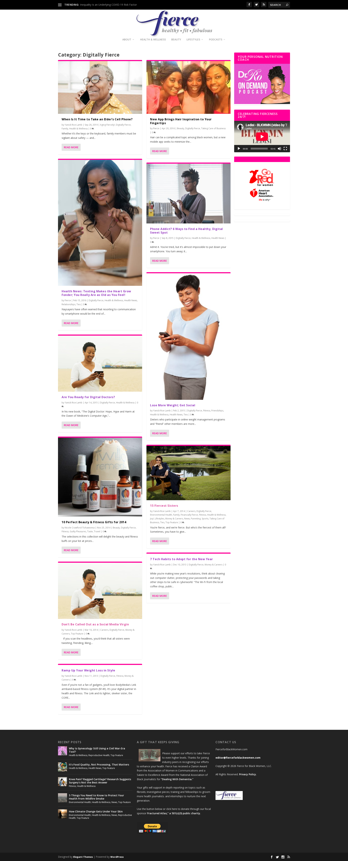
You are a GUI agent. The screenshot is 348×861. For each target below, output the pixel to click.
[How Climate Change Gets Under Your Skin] (62, 813)
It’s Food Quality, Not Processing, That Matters (99, 764)
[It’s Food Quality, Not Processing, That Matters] (62, 766)
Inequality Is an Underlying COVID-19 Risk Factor (108, 4)
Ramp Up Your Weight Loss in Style (88, 670)
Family (65, 128)
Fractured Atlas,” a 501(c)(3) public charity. (174, 813)
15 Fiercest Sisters (164, 506)
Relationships (68, 304)
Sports (205, 518)
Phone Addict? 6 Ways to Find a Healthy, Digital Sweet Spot (186, 231)
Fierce (68, 300)
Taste (90, 531)
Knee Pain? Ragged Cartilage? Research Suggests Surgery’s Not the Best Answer (100, 780)
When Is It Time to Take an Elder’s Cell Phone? (97, 119)
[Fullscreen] (285, 148)
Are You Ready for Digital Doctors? (88, 397)
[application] (262, 136)
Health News (130, 300)
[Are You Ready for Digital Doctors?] (100, 364)
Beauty (176, 39)
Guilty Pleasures (78, 531)
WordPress (117, 856)
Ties (78, 304)
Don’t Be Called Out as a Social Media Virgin (95, 624)
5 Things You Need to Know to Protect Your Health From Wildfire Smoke (96, 797)
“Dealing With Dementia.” (177, 779)
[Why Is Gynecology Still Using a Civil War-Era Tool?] (62, 750)
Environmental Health (161, 514)
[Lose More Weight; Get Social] (188, 336)
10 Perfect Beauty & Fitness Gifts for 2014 (94, 522)
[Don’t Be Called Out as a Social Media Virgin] (100, 591)
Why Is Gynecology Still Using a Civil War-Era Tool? (97, 750)
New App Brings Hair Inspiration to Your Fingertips (181, 121)
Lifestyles (193, 39)
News (187, 518)
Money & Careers (174, 518)
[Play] (239, 148)
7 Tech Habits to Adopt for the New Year (181, 559)
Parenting (196, 518)
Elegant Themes (83, 856)
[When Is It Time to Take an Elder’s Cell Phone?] (100, 87)
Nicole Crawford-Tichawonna (80, 527)
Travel (97, 531)
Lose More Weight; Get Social (172, 405)
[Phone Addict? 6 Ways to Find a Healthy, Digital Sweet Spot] (188, 193)
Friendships (217, 410)
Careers (104, 629)
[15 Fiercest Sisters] (188, 473)
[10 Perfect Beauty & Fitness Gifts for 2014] (100, 477)
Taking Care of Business (213, 128)
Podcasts (215, 39)
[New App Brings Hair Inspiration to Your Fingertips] (188, 87)
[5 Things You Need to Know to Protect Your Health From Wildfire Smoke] (62, 797)
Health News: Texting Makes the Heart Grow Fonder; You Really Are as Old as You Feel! (96, 293)
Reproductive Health (98, 755)
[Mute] (279, 148)
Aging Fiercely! (107, 124)
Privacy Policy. (248, 774)
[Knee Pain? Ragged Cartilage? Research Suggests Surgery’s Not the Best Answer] (62, 781)
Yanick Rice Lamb (73, 124)
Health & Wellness (153, 39)
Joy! (152, 518)
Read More (71, 147)
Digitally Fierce (123, 124)
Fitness (65, 531)
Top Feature (77, 633)
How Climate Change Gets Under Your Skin (96, 811)
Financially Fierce (189, 514)
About (126, 39)
